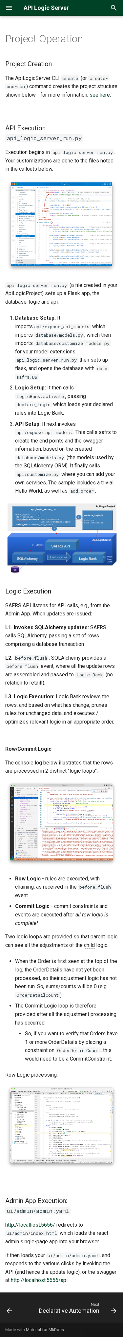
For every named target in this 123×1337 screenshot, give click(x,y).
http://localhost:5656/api (39, 1280)
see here (100, 95)
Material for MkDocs (45, 1329)
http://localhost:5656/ (30, 1225)
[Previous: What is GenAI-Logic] (9, 1309)
